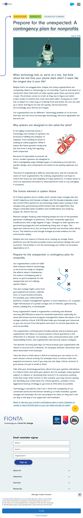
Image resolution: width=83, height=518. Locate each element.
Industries (17, 477)
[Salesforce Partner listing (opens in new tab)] (57, 420)
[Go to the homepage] (7, 4)
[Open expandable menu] (78, 4)
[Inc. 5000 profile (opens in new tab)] (74, 420)
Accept (41, 511)
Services (17, 483)
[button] (80, 495)
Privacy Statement (41, 515)
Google (37, 200)
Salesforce (24, 200)
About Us (17, 470)
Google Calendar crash (67, 200)
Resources (17, 489)
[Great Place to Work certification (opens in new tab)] (65, 420)
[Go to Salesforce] (72, 4)
